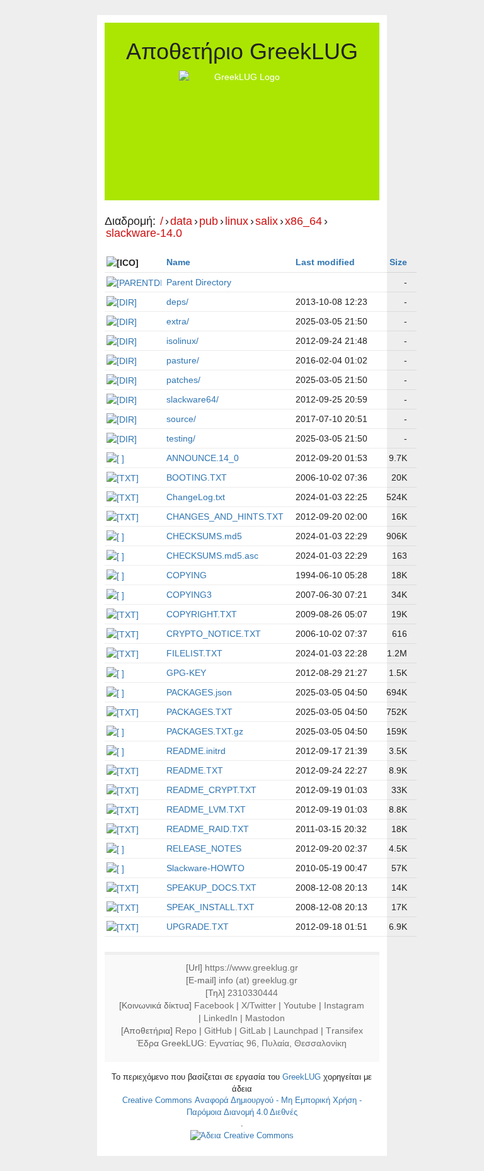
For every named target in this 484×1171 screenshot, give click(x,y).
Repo (186, 1030)
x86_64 (303, 221)
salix (266, 221)
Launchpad (296, 1030)
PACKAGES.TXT (199, 712)
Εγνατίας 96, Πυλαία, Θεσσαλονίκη (278, 1043)
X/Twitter (258, 1005)
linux (236, 221)
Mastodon (265, 1018)
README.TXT (194, 770)
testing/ (180, 438)
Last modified (325, 262)
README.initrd (196, 751)
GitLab (252, 1030)
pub (208, 221)
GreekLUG (301, 1077)
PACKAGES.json (199, 692)
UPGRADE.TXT (197, 927)
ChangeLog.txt (195, 497)
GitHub (218, 1030)
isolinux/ (182, 341)
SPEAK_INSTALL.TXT (210, 907)
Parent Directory (198, 282)
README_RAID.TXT (207, 829)
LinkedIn (221, 1018)
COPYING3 (189, 595)
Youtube (300, 1005)
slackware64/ (192, 399)
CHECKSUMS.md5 (204, 536)
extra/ (177, 321)
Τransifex (344, 1030)
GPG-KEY (186, 673)
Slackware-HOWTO (205, 868)
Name (178, 262)
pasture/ (182, 360)
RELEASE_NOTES (203, 848)
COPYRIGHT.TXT (201, 614)
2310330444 (253, 993)
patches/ (183, 380)
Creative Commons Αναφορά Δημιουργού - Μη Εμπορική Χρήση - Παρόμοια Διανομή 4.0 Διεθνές (242, 1106)
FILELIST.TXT (194, 653)
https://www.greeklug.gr (251, 968)
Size (398, 262)
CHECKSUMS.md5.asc (212, 556)
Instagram (344, 1005)
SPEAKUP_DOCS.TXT (211, 888)
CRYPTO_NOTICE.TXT (213, 634)
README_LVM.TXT (206, 809)
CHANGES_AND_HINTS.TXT (225, 516)
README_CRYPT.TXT (211, 790)
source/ (181, 419)
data (181, 221)
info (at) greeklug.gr (258, 980)
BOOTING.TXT (196, 477)
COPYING (186, 575)
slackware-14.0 (144, 233)
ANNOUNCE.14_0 (202, 458)
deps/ (177, 302)
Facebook (214, 1005)
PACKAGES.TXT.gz (204, 731)
